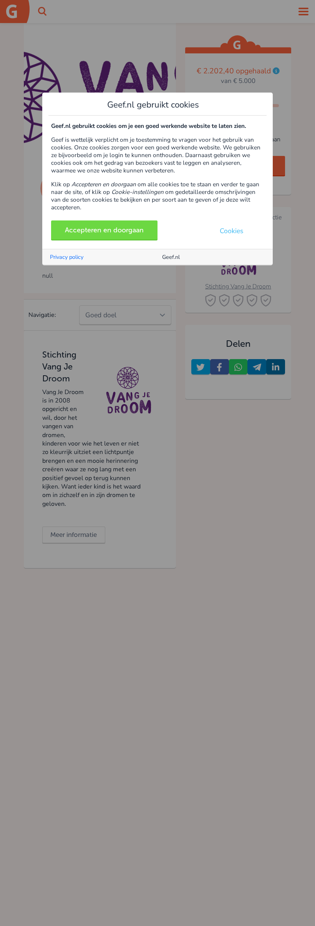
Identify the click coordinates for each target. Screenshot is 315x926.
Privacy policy (66, 257)
